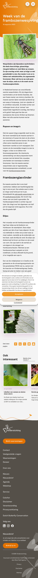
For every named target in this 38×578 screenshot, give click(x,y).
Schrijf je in (10, 545)
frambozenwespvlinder (17, 171)
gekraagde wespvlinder (23, 194)
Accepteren (19, 294)
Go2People (23, 558)
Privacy (19, 564)
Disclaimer (19, 568)
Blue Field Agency (20, 560)
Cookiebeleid (18, 302)
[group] (15, 385)
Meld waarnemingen (14, 441)
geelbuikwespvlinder (12, 197)
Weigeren (19, 299)
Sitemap (19, 572)
